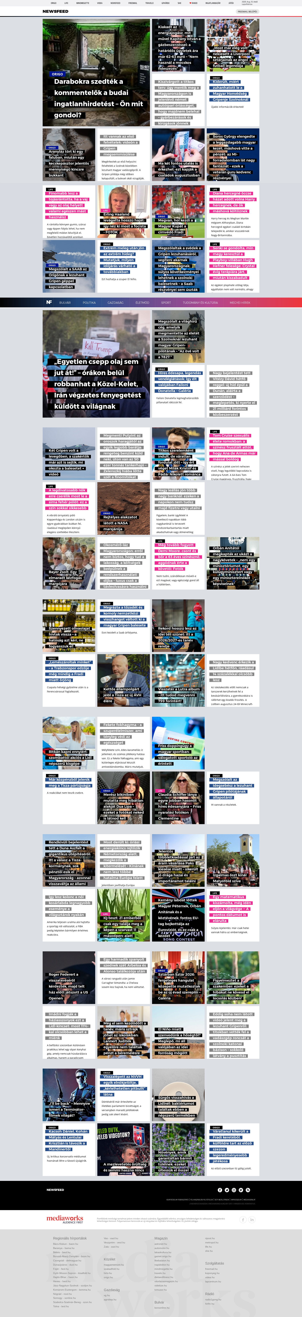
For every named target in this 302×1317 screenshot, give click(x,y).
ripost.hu (210, 1238)
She (179, 3)
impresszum (236, 1200)
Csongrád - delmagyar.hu (67, 1260)
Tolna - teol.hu (61, 1306)
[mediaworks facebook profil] (243, 1219)
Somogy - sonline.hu (64, 1298)
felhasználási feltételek (201, 1200)
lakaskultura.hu (162, 1252)
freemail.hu (211, 1268)
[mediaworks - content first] (65, 1219)
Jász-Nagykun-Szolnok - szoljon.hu (72, 1285)
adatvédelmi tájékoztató (177, 1200)
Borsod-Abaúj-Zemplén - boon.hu (71, 1256)
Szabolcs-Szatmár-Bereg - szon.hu (72, 1302)
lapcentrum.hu (213, 1281)
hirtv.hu (108, 1273)
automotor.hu (161, 1248)
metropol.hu (211, 1242)
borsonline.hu (162, 1307)
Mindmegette (82, 3)
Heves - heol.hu (62, 1281)
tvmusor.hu (160, 1289)
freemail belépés (247, 11)
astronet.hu (160, 1243)
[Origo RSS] (248, 1190)
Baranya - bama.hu (63, 1248)
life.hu (208, 1246)
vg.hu (107, 1295)
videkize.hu (160, 1285)
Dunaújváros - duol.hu (65, 1264)
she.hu (209, 1250)
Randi (194, 3)
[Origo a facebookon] (220, 1190)
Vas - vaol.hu (111, 1238)
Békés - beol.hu (61, 1252)
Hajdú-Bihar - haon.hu (65, 1277)
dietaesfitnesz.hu (163, 1277)
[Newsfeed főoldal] (55, 1190)
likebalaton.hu (162, 1260)
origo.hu (108, 1277)
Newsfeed (115, 3)
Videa (99, 3)
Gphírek (166, 3)
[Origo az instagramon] (234, 1190)
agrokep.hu (110, 1299)
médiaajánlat (249, 1200)
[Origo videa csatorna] (241, 1190)
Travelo (149, 3)
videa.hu (210, 1277)
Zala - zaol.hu (111, 1246)
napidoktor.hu (162, 1264)
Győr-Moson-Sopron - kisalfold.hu (72, 1273)
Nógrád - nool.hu (62, 1294)
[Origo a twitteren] (227, 1190)
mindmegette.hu (163, 1268)
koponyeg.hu (212, 1273)
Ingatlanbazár (213, 3)
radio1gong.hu (213, 1299)
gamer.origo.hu (162, 1256)
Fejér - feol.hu (61, 1268)
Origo (53, 3)
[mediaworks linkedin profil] (251, 1219)
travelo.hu (160, 1273)
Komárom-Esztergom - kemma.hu (72, 1289)
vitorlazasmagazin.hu (166, 1281)
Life (66, 3)
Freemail (132, 3)
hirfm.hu (209, 1303)
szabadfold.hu (111, 1268)
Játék (231, 3)
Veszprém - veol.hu (114, 1242)
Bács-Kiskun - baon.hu (65, 1243)
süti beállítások (222, 1200)
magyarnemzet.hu (114, 1264)
